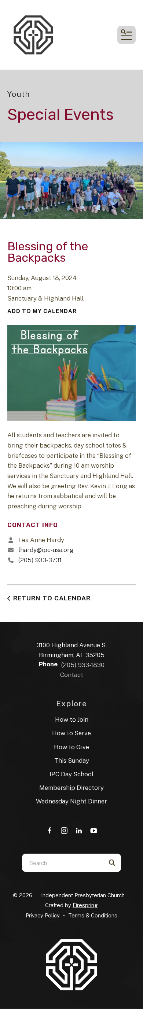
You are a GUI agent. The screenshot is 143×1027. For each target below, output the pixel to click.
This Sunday (71, 760)
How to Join (71, 719)
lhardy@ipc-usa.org (46, 549)
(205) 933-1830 (82, 665)
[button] (126, 35)
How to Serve (71, 733)
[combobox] (62, 863)
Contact (71, 674)
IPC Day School (72, 774)
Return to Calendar (52, 598)
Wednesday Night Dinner (71, 801)
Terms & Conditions (92, 915)
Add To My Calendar (42, 311)
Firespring (85, 905)
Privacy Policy (43, 915)
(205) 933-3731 (40, 560)
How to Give (71, 747)
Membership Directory (71, 787)
